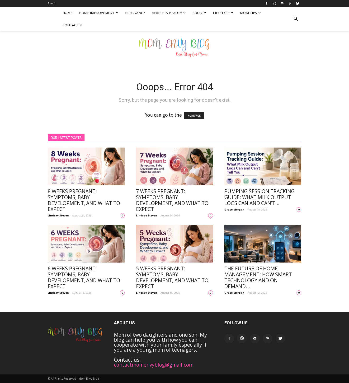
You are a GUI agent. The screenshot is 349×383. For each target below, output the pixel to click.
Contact (70, 25)
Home (67, 12)
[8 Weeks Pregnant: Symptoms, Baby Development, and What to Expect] (86, 166)
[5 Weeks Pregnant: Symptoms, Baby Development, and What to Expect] (174, 244)
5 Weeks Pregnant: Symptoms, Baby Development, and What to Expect (172, 277)
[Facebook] (266, 3)
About (51, 3)
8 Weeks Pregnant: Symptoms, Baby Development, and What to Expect (84, 200)
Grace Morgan (234, 209)
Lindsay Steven (58, 215)
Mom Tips (248, 12)
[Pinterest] (289, 3)
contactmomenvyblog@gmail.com (153, 364)
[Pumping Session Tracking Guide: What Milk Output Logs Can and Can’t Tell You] (262, 166)
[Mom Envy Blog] (174, 51)
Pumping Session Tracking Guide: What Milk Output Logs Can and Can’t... (259, 197)
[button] (295, 19)
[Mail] (282, 3)
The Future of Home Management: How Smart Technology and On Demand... (258, 277)
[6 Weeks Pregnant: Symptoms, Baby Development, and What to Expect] (86, 244)
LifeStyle (221, 12)
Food (197, 12)
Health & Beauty (167, 12)
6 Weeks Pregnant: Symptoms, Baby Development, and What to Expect (84, 277)
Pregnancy (135, 12)
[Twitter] (297, 3)
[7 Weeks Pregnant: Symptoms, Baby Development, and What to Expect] (174, 166)
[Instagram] (274, 3)
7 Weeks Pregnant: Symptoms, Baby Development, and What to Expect (172, 200)
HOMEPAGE (194, 115)
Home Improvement (96, 12)
